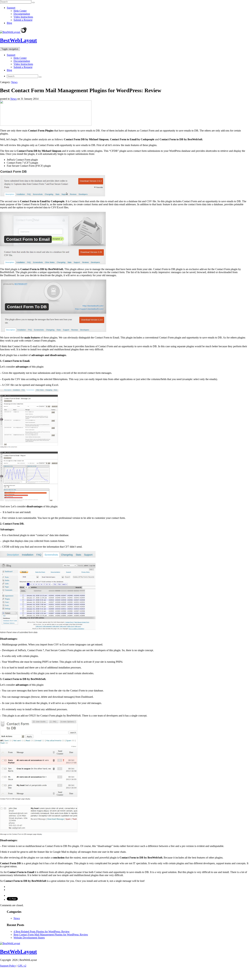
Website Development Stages (29, 937)
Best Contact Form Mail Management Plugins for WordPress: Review (51, 934)
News (14, 82)
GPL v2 (22, 965)
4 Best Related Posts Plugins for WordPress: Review (42, 931)
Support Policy (8, 965)
